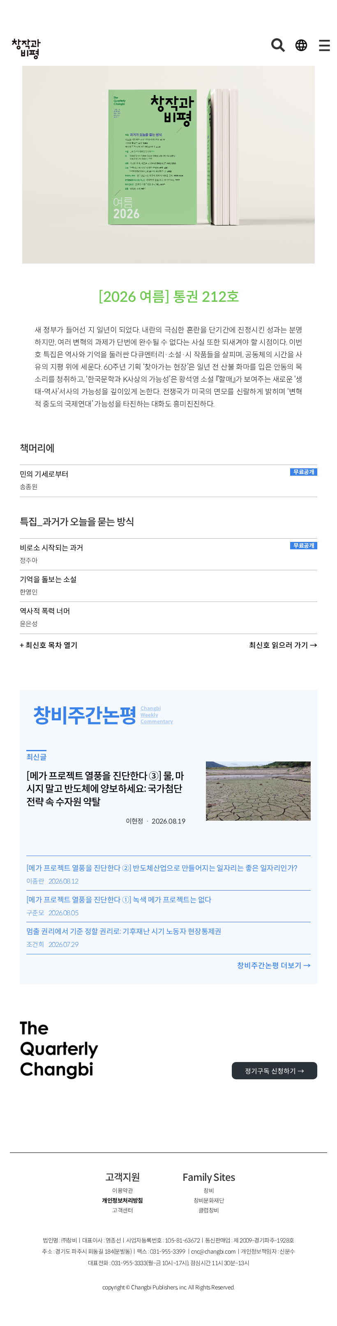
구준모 (35, 913)
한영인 (28, 592)
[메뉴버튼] (324, 45)
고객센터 (122, 1210)
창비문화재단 (209, 1200)
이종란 (35, 881)
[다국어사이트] (301, 45)
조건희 (35, 944)
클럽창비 (209, 1210)
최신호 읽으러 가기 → (283, 645)
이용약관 (122, 1190)
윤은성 (28, 624)
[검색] (278, 45)
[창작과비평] (26, 49)
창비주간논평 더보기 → (274, 965)
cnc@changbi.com (213, 1251)
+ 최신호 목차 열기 (49, 645)
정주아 (28, 560)
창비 (208, 1190)
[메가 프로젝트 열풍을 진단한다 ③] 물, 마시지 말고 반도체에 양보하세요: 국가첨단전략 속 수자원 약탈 (105, 789)
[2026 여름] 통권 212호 (168, 297)
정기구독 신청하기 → (274, 1071)
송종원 (28, 487)
